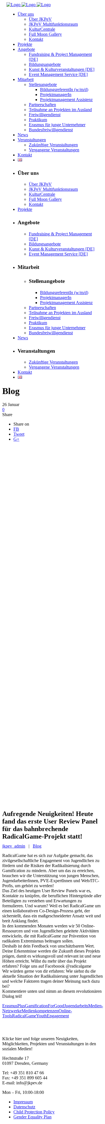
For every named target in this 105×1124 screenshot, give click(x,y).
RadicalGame (24, 1015)
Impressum (23, 1101)
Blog (37, 846)
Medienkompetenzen (40, 1010)
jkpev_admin (13, 846)
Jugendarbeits (76, 1005)
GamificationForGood (44, 1005)
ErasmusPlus (13, 1005)
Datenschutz (24, 1106)
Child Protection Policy (34, 1111)
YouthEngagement (52, 1015)
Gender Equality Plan (32, 1117)
